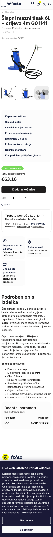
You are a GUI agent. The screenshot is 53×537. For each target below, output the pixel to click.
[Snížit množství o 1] (19, 198)
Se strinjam (26, 529)
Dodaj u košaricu (23, 190)
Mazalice (43, 417)
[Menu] (4, 4)
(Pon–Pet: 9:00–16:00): (25, 223)
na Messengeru (23, 227)
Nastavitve (26, 520)
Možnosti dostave (15, 173)
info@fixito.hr (38, 227)
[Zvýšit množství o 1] (25, 198)
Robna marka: (12, 38)
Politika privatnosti (32, 512)
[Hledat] (32, 4)
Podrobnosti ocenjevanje (26, 28)
